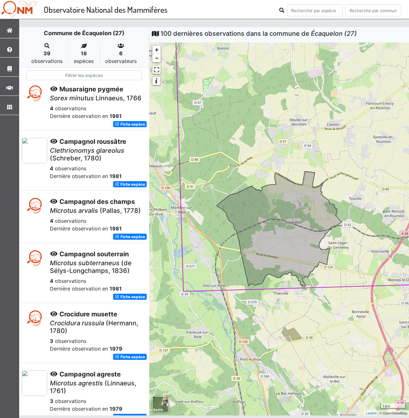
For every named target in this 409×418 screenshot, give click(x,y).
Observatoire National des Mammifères (105, 9)
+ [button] (156, 49)
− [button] (156, 58)
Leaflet (371, 412)
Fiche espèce (132, 124)
